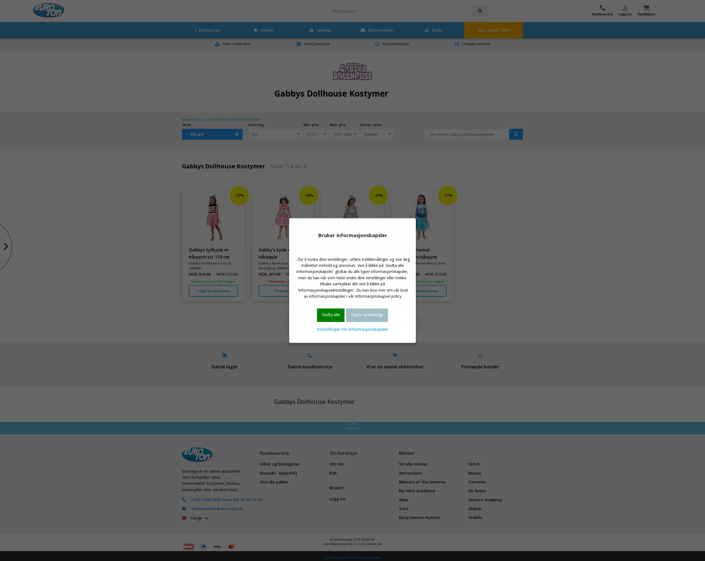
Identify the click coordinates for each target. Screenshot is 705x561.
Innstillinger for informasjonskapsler (352, 329)
